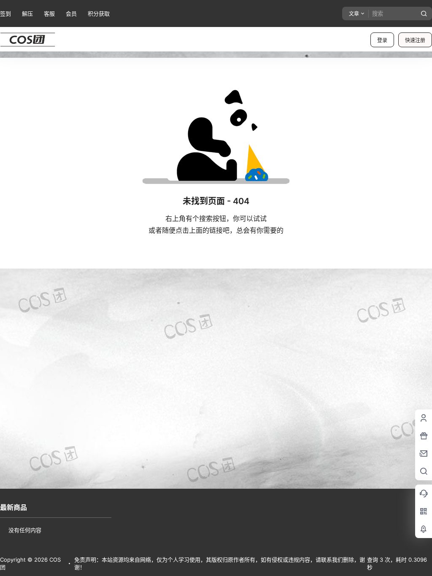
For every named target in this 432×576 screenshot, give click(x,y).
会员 (71, 13)
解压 (27, 13)
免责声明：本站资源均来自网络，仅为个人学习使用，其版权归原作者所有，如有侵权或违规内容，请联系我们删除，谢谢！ (219, 563)
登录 (382, 40)
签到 (5, 13)
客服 (49, 13)
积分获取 (99, 13)
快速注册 (415, 40)
